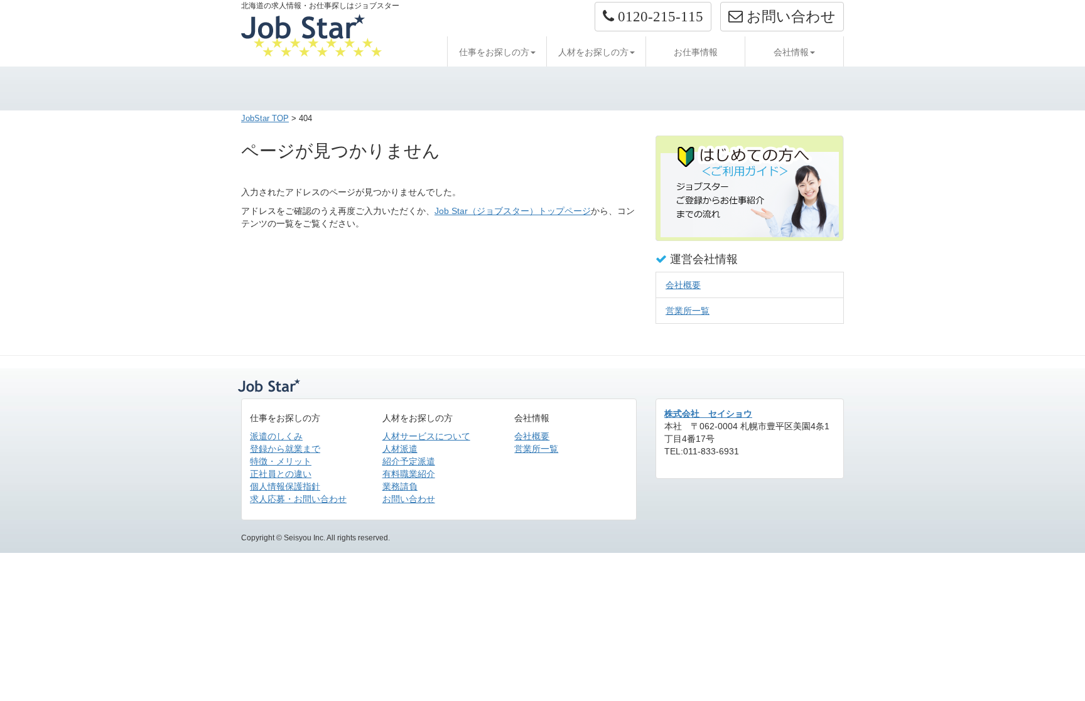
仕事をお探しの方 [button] (494, 52)
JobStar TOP (265, 118)
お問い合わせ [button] (789, 16)
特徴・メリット (280, 461)
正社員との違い (280, 474)
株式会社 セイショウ (708, 414)
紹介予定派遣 (408, 461)
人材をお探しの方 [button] (593, 52)
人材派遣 (400, 449)
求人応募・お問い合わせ (298, 499)
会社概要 (683, 285)
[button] (653, 16)
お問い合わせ (408, 499)
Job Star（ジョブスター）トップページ (513, 211)
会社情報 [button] (791, 52)
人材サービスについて (426, 436)
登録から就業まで (285, 449)
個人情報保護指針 (285, 486)
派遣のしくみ (276, 436)
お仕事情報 (696, 52)
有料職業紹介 (408, 474)
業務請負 (400, 486)
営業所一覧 (688, 311)
